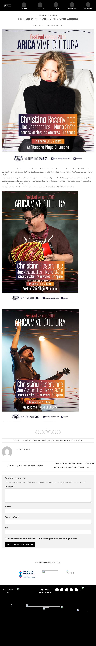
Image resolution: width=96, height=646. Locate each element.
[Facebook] (57, 589)
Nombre (8, 506)
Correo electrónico (12, 517)
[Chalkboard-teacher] (56, 4)
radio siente (78, 440)
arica (57, 440)
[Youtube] (66, 589)
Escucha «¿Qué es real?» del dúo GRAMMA (25, 466)
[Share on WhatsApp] (37, 432)
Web (6, 528)
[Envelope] (88, 4)
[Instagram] (71, 589)
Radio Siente (58, 25)
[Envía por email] (50, 432)
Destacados (44, 15)
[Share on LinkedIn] (59, 432)
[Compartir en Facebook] (42, 432)
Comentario (9, 486)
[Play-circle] (24, 4)
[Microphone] (72, 4)
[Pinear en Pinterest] (54, 432)
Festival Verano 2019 (67, 440)
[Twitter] (61, 589)
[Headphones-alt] (40, 4)
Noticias (53, 15)
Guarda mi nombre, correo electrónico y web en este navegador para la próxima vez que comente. (43, 539)
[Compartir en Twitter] (46, 432)
